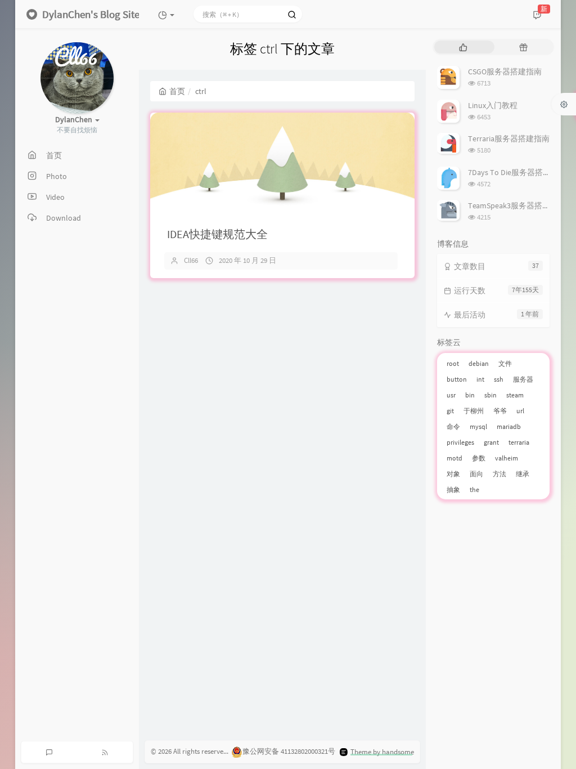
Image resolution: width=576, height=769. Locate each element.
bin (470, 395)
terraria (518, 442)
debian (479, 363)
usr (451, 395)
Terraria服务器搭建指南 (509, 138)
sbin (490, 395)
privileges (460, 442)
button (457, 379)
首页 (177, 91)
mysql (478, 426)
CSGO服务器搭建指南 (505, 71)
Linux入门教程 (493, 105)
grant (491, 442)
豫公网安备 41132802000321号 (288, 752)
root (453, 363)
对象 (453, 474)
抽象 (453, 489)
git (450, 410)
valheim (506, 458)
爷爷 (500, 410)
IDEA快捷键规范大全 (217, 234)
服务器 (523, 379)
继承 (522, 474)
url (520, 410)
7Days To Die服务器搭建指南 (517, 172)
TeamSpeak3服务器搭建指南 (517, 205)
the (474, 489)
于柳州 (474, 410)
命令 (453, 426)
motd (454, 458)
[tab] (463, 47)
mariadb (509, 426)
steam (515, 395)
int (480, 379)
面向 (476, 474)
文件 (505, 363)
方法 (499, 474)
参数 (478, 458)
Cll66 (191, 260)
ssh (498, 379)
